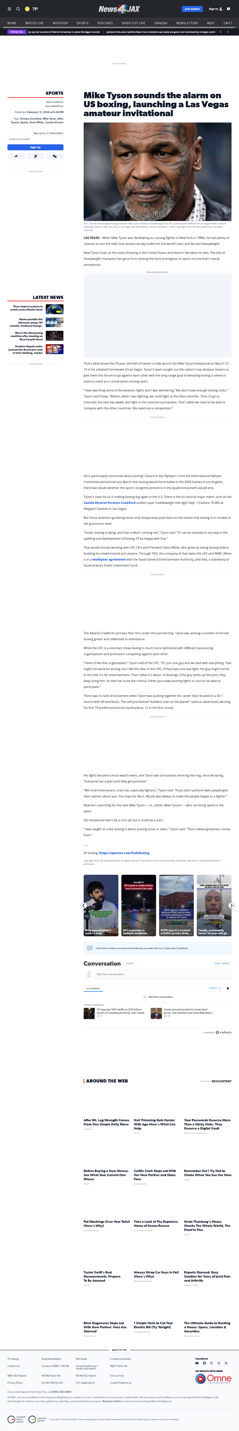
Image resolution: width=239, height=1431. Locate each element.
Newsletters (187, 23)
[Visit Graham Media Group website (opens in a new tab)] (16, 1420)
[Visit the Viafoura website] (224, 1032)
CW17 (228, 23)
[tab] (93, 988)
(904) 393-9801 (62, 1392)
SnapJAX (160, 23)
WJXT (211, 23)
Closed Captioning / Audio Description (87, 1367)
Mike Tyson (49, 118)
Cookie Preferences (120, 1383)
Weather (60, 23)
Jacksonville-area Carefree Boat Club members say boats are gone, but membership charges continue (136, 32)
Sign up (225, 963)
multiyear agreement (109, 559)
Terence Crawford (30, 118)
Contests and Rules (120, 1359)
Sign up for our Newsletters (48, 133)
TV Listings (13, 1359)
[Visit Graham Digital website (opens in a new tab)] (37, 1420)
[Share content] (16, 156)
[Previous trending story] (221, 32)
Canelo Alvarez (54, 122)
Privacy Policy (15, 1383)
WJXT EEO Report (17, 1375)
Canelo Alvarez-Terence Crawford (109, 503)
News (11, 23)
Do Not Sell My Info (52, 1383)
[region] (158, 998)
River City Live (133, 23)
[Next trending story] (228, 32)
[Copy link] (35, 156)
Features (105, 23)
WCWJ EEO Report (86, 1375)
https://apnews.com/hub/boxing (124, 853)
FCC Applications (85, 1383)
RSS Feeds (81, 1359)
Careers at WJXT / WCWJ (55, 1366)
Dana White (37, 122)
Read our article (111, 1401)
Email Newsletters (51, 1359)
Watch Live (34, 23)
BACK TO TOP (119, 1350)
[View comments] (54, 156)
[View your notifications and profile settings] (228, 988)
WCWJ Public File (51, 1375)
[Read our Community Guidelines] (90, 948)
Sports (83, 23)
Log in (217, 963)
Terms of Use (117, 1375)
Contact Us (13, 1366)
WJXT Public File (118, 1366)
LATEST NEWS (48, 297)
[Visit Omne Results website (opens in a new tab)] (213, 1379)
